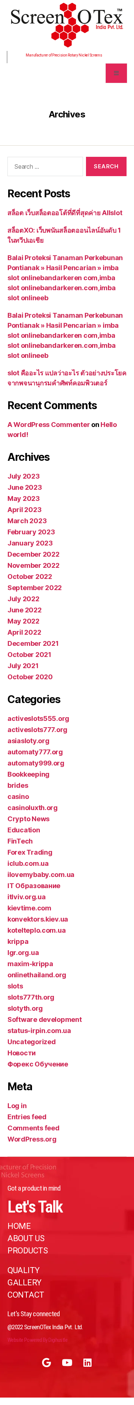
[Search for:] (43, 168)
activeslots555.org (38, 718)
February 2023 (31, 532)
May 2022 (23, 621)
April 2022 (24, 632)
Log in (16, 1106)
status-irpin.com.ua (39, 1031)
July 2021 (23, 666)
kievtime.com (29, 908)
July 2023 (23, 476)
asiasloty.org (28, 741)
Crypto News (28, 819)
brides (17, 785)
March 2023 (27, 521)
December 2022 (33, 554)
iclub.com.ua (28, 863)
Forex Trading (29, 852)
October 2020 (30, 677)
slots (15, 986)
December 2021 (33, 643)
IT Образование (33, 886)
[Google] (46, 1362)
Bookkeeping (28, 774)
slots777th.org (30, 997)
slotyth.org (25, 1008)
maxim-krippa (30, 964)
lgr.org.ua (23, 952)
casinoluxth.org (32, 808)
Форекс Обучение (37, 1064)
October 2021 (29, 654)
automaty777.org (35, 752)
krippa (17, 941)
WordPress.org (32, 1139)
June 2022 (24, 610)
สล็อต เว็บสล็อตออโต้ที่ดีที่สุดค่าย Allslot (64, 213)
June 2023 (24, 487)
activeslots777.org (37, 730)
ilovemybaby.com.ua (40, 874)
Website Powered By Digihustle (37, 1340)
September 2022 (34, 588)
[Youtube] (67, 1362)
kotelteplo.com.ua (36, 930)
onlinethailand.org (36, 975)
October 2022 (29, 576)
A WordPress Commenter (48, 424)
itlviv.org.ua (26, 897)
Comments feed (33, 1128)
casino (18, 796)
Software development (44, 1019)
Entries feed (27, 1117)
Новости (21, 1053)
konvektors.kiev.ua (37, 919)
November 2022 (33, 565)
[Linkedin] (87, 1362)
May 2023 (23, 498)
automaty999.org (35, 763)
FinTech (20, 841)
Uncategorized (31, 1042)
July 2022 (23, 599)
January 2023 (30, 543)
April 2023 (24, 510)
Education (23, 830)
